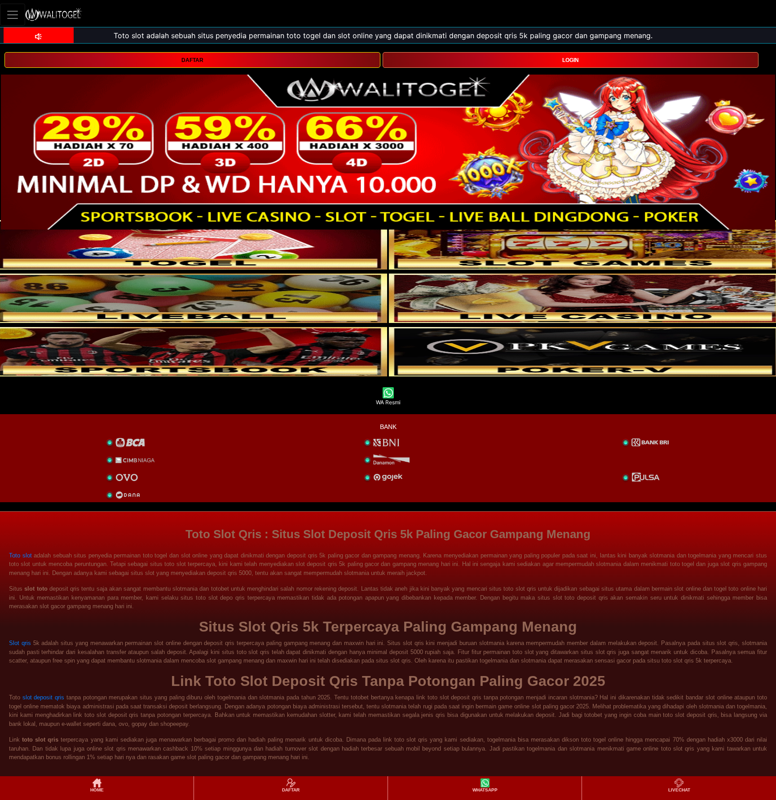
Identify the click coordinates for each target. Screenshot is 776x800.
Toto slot (20, 555)
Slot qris (20, 643)
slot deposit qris (43, 697)
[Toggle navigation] (12, 15)
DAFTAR (192, 60)
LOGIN (570, 60)
